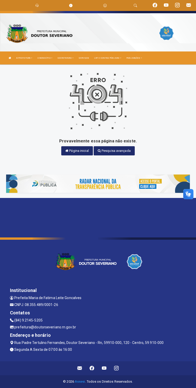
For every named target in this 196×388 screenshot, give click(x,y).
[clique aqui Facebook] (92, 368)
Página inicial (78, 151)
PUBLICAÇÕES (133, 58)
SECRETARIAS (64, 58)
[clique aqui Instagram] (116, 368)
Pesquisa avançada (116, 151)
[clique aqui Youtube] (104, 368)
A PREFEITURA (23, 58)
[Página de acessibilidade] (105, 5)
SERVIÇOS (84, 58)
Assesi (80, 381)
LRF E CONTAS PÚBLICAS (107, 58)
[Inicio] (10, 57)
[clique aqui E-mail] (79, 368)
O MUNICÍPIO (44, 58)
